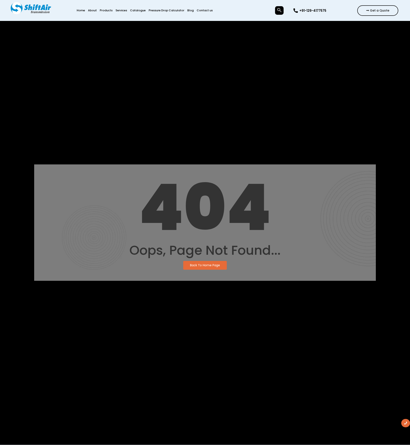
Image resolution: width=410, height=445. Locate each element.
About (92, 10)
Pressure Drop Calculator (166, 10)
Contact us (205, 10)
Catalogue (138, 10)
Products (106, 10)
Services (121, 10)
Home (81, 10)
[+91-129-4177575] (295, 10)
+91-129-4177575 (312, 10)
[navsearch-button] (279, 10)
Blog (190, 10)
